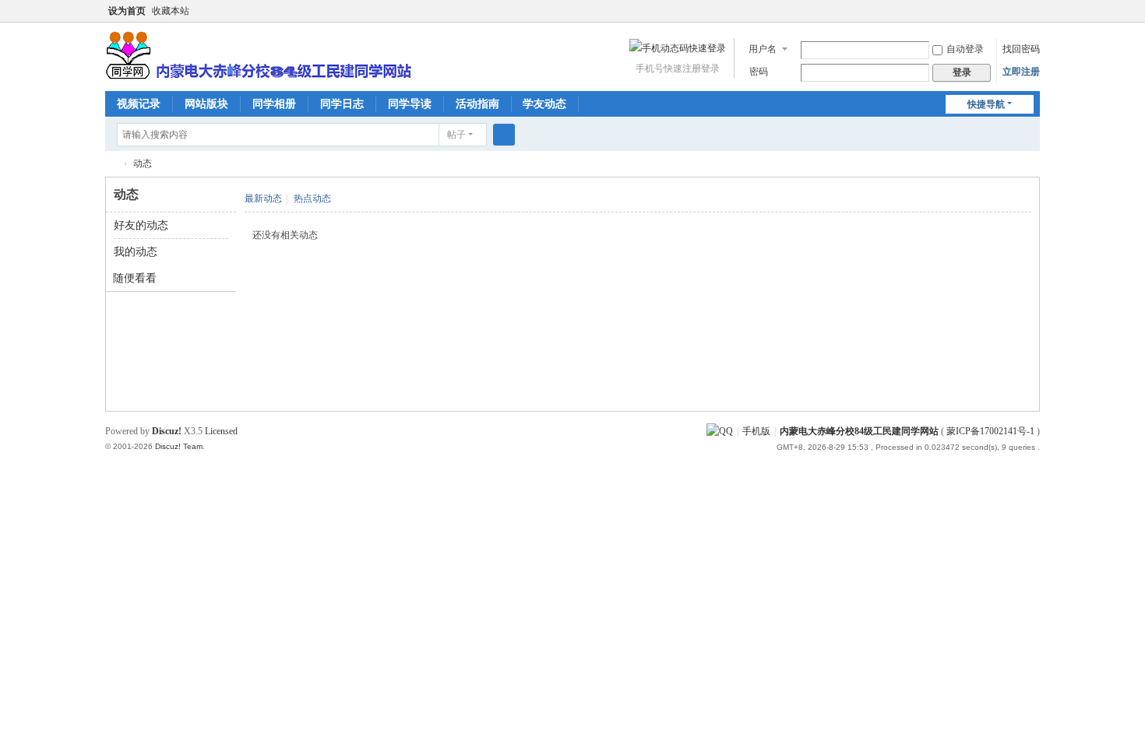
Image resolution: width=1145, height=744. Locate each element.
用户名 (763, 49)
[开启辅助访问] (1018, 11)
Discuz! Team (179, 446)
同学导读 (410, 104)
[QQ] (719, 431)
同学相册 (274, 104)
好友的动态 (141, 225)
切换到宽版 (1033, 17)
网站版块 (206, 104)
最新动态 (263, 198)
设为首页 (127, 10)
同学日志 (342, 104)
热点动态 (312, 198)
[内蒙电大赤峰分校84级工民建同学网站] (258, 53)
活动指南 (477, 104)
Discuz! (166, 431)
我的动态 (135, 252)
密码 (758, 71)
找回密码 (1021, 49)
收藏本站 (170, 10)
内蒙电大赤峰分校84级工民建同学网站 (111, 164)
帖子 (456, 134)
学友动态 (544, 104)
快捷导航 (986, 104)
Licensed (221, 431)
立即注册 (1021, 71)
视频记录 (138, 104)
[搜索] (504, 135)
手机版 (756, 431)
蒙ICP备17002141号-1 (990, 431)
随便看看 (135, 278)
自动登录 (965, 49)
